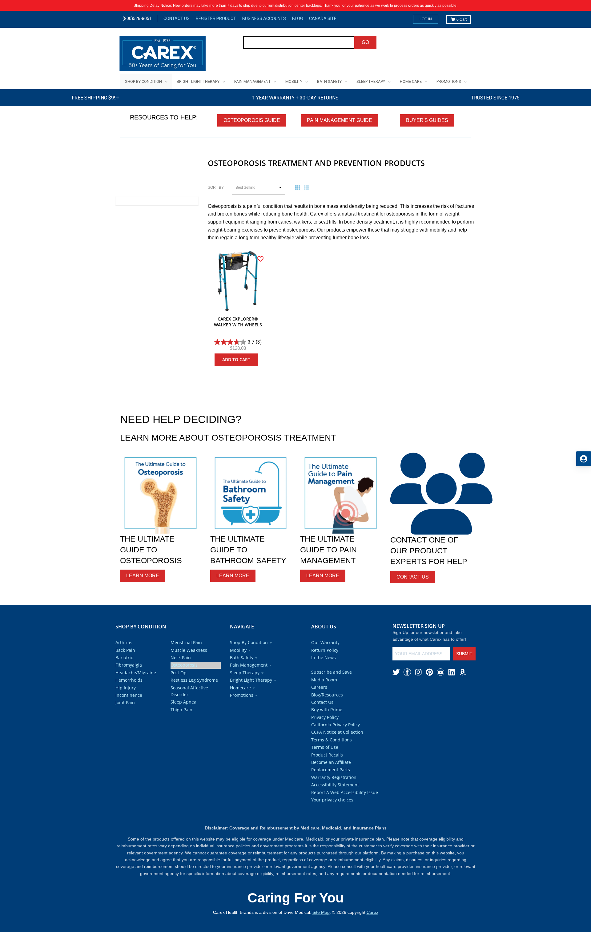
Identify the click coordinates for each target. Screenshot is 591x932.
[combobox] (299, 42)
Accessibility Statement (335, 785)
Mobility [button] (238, 650)
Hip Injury (125, 688)
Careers (319, 687)
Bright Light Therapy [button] (251, 680)
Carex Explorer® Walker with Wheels (238, 322)
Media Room (324, 680)
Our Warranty (325, 642)
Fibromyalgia (128, 665)
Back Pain (125, 650)
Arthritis (123, 642)
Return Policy (324, 650)
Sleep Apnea (183, 702)
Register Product (216, 18)
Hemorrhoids (129, 680)
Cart (461, 19)
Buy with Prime (326, 709)
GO (365, 42)
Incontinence (128, 695)
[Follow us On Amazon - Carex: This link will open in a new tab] (462, 672)
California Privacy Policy (335, 725)
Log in (426, 19)
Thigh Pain (181, 709)
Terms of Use (324, 747)
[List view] (307, 188)
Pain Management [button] (248, 665)
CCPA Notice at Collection (337, 732)
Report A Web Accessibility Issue (344, 792)
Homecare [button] (240, 688)
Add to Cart (236, 359)
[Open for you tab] (583, 458)
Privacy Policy (325, 717)
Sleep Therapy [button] (244, 673)
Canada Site (322, 18)
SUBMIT (464, 653)
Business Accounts (264, 18)
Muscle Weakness (189, 650)
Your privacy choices (332, 800)
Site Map (321, 912)
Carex (372, 912)
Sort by (216, 187)
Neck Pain (181, 657)
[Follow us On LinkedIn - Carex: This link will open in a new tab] (451, 672)
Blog (297, 18)
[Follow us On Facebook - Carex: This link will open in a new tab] (407, 672)
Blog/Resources (327, 695)
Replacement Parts (330, 770)
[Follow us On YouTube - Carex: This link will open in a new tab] (440, 672)
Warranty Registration (333, 777)
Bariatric (124, 657)
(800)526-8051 (137, 18)
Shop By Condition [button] (249, 642)
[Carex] (162, 54)
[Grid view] (299, 188)
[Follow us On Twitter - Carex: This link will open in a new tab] (396, 672)
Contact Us (176, 18)
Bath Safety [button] (241, 657)
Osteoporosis (184, 665)
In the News (323, 657)
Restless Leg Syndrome (194, 680)
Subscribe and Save (331, 672)
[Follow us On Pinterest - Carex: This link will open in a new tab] (429, 672)
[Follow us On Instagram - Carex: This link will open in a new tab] (418, 672)
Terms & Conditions (331, 740)
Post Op (179, 673)
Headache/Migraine (135, 673)
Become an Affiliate (331, 762)
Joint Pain (125, 702)
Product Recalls (327, 755)
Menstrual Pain (186, 642)
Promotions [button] (241, 695)
